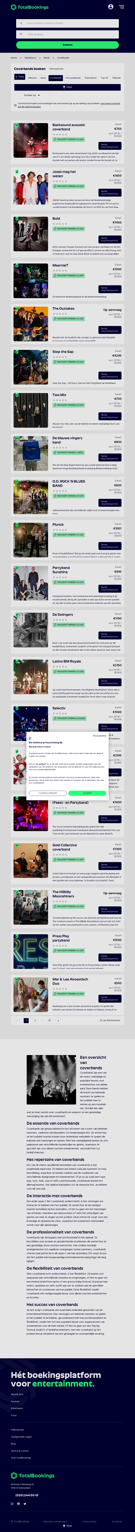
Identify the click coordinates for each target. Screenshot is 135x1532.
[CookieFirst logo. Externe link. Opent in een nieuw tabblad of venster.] (30, 738)
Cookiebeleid (38, 783)
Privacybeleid (99, 736)
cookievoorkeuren (82, 777)
